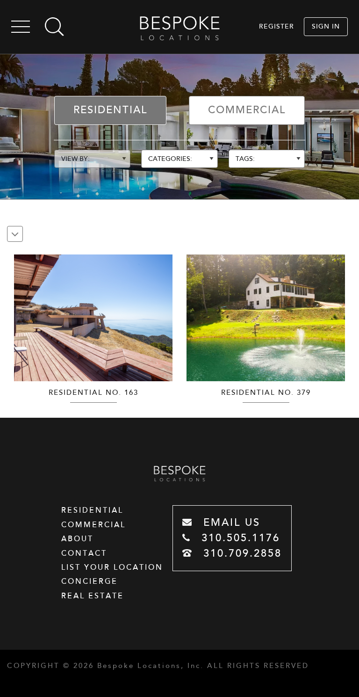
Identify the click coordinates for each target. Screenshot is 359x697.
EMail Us (229, 522)
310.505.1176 (238, 538)
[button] (164, 312)
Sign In (326, 26)
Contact (84, 553)
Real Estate (92, 596)
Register (276, 26)
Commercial (247, 110)
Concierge (89, 581)
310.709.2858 (240, 553)
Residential (110, 110)
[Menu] (20, 28)
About (77, 539)
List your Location (112, 567)
